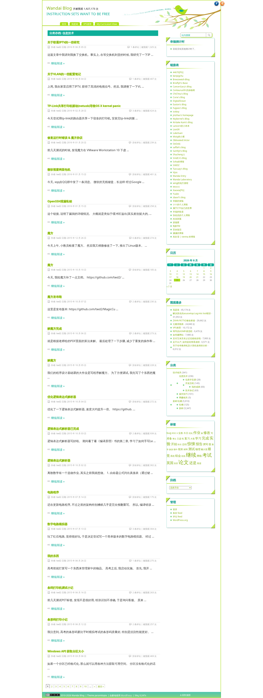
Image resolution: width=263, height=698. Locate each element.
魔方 (50, 233)
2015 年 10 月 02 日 (76, 465)
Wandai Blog (59, 8)
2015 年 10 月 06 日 (76, 333)
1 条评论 (135, 47)
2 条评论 (137, 301)
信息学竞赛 (190, 379)
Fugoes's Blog (180, 108)
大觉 (192, 438)
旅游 (171, 449)
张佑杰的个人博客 (181, 215)
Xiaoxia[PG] (178, 190)
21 (197, 277)
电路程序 (53, 492)
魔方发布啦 (54, 297)
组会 (178, 456)
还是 (192, 462)
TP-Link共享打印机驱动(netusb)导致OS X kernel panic (84, 106)
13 (190, 274)
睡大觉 (204, 449)
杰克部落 (177, 218)
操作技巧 (183, 393)
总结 (184, 444)
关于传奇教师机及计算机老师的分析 (190, 345)
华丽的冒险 (178, 200)
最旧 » (101, 686)
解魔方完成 (54, 328)
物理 (197, 449)
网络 (199, 455)
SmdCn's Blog (180, 158)
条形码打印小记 (57, 619)
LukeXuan (177, 133)
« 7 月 (169, 286)
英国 (170, 463)
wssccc (176, 186)
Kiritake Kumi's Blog (183, 122)
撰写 (205, 444)
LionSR (176, 129)
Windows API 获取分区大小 (65, 651)
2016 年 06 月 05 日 (76, 47)
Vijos (175, 172)
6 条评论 (137, 237)
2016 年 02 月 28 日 (76, 110)
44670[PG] (178, 72)
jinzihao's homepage (183, 115)
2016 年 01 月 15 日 (76, 174)
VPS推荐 (87, 24)
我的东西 (53, 556)
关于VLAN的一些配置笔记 (64, 74)
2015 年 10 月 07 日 (76, 301)
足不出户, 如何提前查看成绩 (186, 341)
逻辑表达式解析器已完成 (63, 428)
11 (177, 274)
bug (169, 433)
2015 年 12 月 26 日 (76, 237)
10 (85, 686)
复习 (187, 438)
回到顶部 (186, 695)
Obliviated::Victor (181, 140)
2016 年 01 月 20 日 (76, 142)
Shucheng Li (179, 154)
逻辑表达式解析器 (58, 460)
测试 (191, 449)
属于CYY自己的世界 (182, 208)
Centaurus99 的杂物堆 (184, 90)
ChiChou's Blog (180, 93)
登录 (175, 509)
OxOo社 (177, 143)
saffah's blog (179, 147)
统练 (183, 456)
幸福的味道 (178, 211)
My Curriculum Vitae (107, 24)
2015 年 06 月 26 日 (76, 560)
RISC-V (175, 433)
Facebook (216, 4)
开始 (174, 444)
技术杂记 (189, 390)
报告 (199, 444)
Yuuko (176, 193)
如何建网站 (178, 334)
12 (184, 274)
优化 (191, 433)
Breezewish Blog (181, 79)
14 (197, 274)
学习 (198, 438)
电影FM (176, 225)
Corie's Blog (179, 97)
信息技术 (183, 376)
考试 (207, 455)
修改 (206, 432)
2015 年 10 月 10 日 (76, 269)
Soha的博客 (178, 161)
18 (177, 277)
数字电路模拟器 (57, 524)
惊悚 (191, 443)
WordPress (126, 695)
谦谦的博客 (178, 233)
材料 (186, 449)
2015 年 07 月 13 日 (76, 528)
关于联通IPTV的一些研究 (63, 42)
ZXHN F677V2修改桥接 (184, 320)
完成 (205, 438)
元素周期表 (178, 324)
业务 (180, 433)
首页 (64, 24)
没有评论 (136, 142)
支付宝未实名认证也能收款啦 (187, 338)
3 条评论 (137, 110)
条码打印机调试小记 (60, 588)
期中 (175, 449)
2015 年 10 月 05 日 (76, 365)
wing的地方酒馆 (180, 183)
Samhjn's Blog (180, 150)
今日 (186, 433)
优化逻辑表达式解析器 (61, 397)
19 (184, 277)
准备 (169, 438)
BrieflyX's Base (180, 83)
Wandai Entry (179, 175)
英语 (176, 463)
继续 (191, 454)
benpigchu (178, 75)
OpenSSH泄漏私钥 (59, 201)
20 (190, 277)
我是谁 (75, 24)
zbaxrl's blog (179, 197)
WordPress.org (180, 520)
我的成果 (196, 386)
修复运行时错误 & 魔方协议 (64, 138)
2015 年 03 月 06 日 (76, 656)
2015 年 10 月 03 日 (76, 433)
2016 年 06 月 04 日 (76, 78)
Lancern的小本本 (181, 125)
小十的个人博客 (180, 204)
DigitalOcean (179, 100)
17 (170, 277)
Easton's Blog (179, 104)
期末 (180, 449)
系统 (172, 456)
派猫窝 (176, 222)
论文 (183, 462)
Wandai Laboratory (182, 179)
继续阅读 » (58, 63)
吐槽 (181, 404)
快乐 (180, 444)
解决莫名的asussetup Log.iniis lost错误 (192, 313)
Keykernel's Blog (181, 118)
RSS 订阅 (222, 4)
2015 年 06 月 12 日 (76, 624)
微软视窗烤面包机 (58, 169)
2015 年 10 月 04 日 (76, 401)
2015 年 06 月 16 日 (76, 592)
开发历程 (189, 383)
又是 (179, 438)
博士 (174, 438)
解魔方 (51, 360)
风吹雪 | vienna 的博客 (184, 236)
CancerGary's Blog (182, 86)
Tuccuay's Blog (180, 168)
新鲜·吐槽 (177, 401)
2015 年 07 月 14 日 (76, 497)
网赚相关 (183, 397)
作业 (196, 432)
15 (204, 274)
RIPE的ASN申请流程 (182, 331)
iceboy (176, 111)
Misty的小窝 (179, 136)
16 (211, 274)
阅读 (199, 463)
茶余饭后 (177, 229)
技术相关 (177, 372)
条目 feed (177, 512)
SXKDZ (176, 165)
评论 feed (177, 516)
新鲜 (181, 408)
